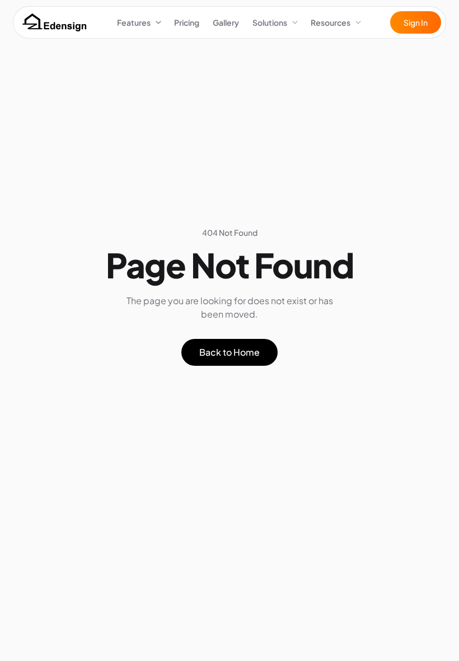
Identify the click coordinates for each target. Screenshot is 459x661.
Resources (330, 22)
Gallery (226, 22)
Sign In (416, 22)
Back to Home (229, 352)
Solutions (269, 22)
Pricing (186, 22)
